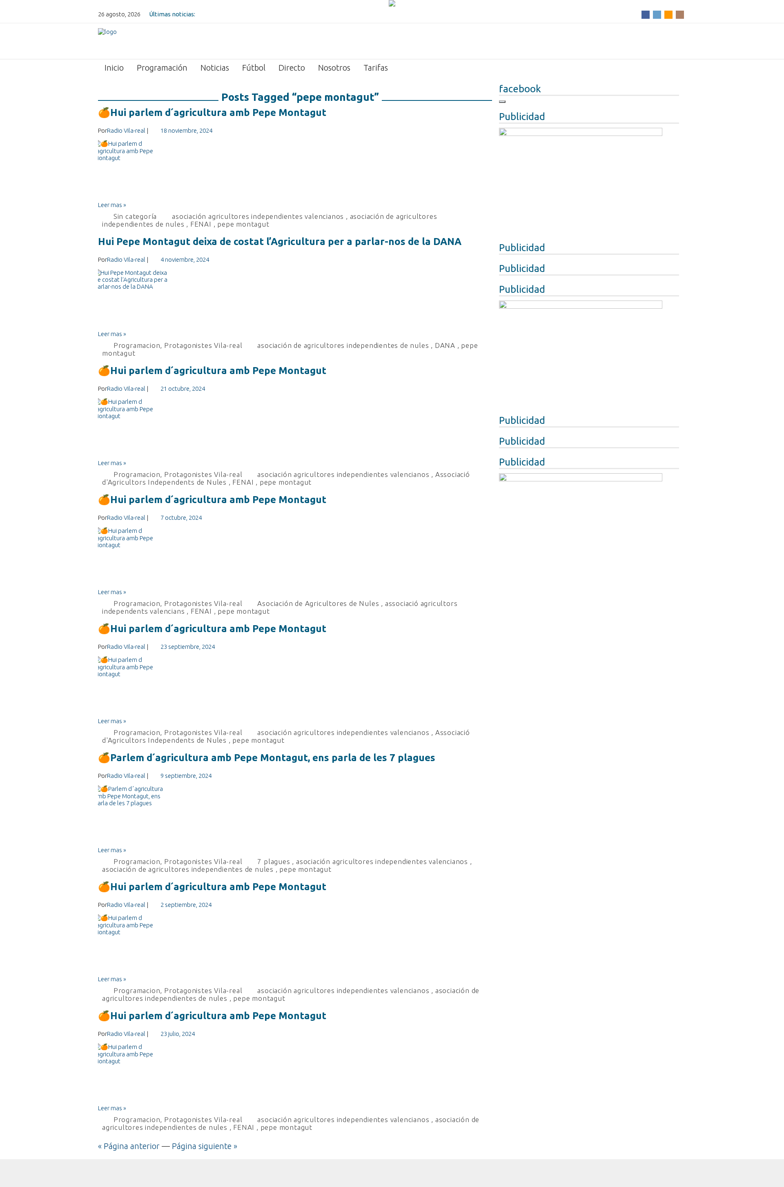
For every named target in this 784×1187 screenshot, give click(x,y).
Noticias (214, 67)
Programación (162, 67)
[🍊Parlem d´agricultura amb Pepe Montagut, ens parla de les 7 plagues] (295, 815)
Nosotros (334, 67)
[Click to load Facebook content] (502, 101)
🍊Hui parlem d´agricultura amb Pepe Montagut (212, 112)
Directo (291, 67)
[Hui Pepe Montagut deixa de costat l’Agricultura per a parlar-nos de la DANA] (295, 299)
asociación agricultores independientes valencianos (258, 216)
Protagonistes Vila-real (203, 345)
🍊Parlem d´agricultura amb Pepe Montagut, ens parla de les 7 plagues (266, 757)
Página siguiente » (204, 1146)
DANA (445, 345)
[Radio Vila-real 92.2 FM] (107, 40)
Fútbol (253, 67)
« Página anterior (129, 1146)
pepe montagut (243, 224)
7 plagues (273, 861)
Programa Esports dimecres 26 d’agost (251, 14)
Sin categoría (135, 216)
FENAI (201, 224)
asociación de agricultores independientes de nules (343, 345)
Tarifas (375, 67)
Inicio (114, 67)
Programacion (137, 345)
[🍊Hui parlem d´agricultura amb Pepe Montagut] (295, 170)
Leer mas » (112, 204)
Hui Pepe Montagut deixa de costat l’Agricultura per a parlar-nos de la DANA (279, 241)
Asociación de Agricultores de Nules (318, 603)
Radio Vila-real (126, 130)
